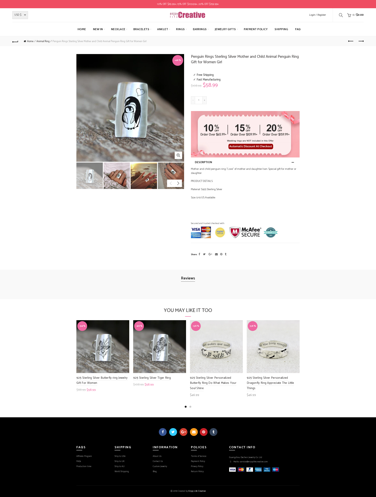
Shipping (281, 29)
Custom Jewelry (160, 466)
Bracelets (141, 29)
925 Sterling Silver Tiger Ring (152, 377)
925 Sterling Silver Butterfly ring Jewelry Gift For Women (102, 380)
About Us (157, 456)
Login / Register (317, 15)
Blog (155, 471)
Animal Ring (43, 41)
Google (183, 432)
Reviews (188, 278)
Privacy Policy (197, 466)
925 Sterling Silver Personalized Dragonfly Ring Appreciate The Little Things (270, 383)
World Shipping (122, 471)
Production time (83, 466)
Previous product (351, 41)
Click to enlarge (178, 155)
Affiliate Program (84, 456)
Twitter (173, 432)
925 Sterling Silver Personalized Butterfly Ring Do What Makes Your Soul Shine (213, 383)
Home (82, 29)
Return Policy (197, 471)
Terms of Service (198, 456)
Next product (361, 41)
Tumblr (213, 432)
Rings (180, 29)
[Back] (15, 41)
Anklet (162, 29)
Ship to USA (120, 456)
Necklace (118, 29)
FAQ (298, 29)
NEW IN (98, 29)
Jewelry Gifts (225, 29)
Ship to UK (120, 461)
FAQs (78, 461)
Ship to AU (120, 466)
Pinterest (204, 432)
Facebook (163, 432)
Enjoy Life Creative (197, 491)
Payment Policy (256, 29)
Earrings (200, 29)
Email (194, 432)
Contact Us (158, 461)
